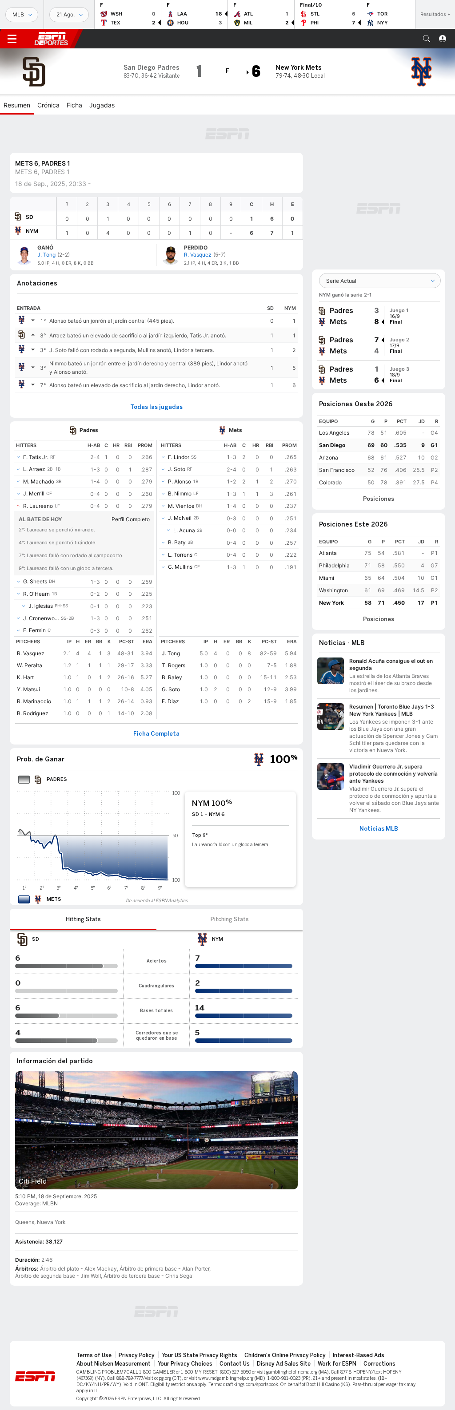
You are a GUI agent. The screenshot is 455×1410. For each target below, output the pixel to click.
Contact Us (235, 1364)
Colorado (330, 482)
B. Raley (172, 677)
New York (331, 602)
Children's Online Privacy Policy (285, 1355)
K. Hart (25, 677)
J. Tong (171, 653)
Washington (333, 590)
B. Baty (177, 542)
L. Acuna (184, 530)
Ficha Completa (156, 734)
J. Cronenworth (41, 618)
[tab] (83, 919)
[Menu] (12, 38)
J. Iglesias (40, 605)
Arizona (328, 457)
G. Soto (171, 689)
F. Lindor (178, 457)
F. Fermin (34, 630)
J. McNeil (180, 518)
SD (29, 217)
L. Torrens (180, 554)
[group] (378, 316)
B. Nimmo (180, 493)
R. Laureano (38, 506)
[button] (426, 38)
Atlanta (328, 553)
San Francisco (337, 470)
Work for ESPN (337, 1364)
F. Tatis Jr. (35, 457)
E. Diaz (170, 701)
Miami (326, 577)
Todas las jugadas (156, 407)
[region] (179, 218)
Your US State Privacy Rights (199, 1355)
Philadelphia (334, 565)
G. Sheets (35, 581)
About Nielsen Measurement (113, 1364)
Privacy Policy (137, 1355)
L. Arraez (34, 469)
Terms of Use (94, 1355)
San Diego (332, 445)
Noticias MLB (378, 829)
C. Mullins (180, 566)
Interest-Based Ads (358, 1355)
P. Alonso (179, 481)
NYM (32, 231)
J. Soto (176, 469)
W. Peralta (29, 665)
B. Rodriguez (32, 713)
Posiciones (378, 499)
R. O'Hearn (36, 593)
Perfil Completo (131, 519)
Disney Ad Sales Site (284, 1364)
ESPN (51, 38)
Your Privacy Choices (185, 1364)
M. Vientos (181, 506)
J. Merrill (33, 493)
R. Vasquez (30, 653)
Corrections (379, 1364)
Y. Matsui (28, 689)
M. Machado (38, 481)
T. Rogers (173, 665)
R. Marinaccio (34, 701)
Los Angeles (334, 432)
